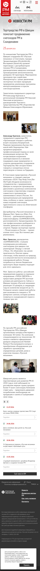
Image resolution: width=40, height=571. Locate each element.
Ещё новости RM (20, 473)
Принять (26, 565)
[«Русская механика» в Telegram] (20, 2)
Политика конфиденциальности (15, 484)
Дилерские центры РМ (29, 494)
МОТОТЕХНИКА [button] (28, 11)
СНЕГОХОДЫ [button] (17, 11)
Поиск (29, 482)
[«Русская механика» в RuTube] (30, 2)
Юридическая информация (11, 482)
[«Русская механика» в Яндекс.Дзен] (24, 2)
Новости (25, 490)
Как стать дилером (29, 498)
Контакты (25, 501)
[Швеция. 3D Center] (20, 366)
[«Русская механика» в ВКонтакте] (27, 2)
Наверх (33, 484)
